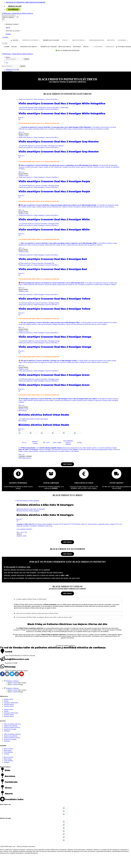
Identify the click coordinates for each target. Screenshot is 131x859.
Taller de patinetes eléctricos (12, 724)
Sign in (8, 27)
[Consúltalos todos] (2, 799)
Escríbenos (13, 9)
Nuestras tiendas (9, 704)
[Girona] (2, 787)
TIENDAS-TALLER (14, 6)
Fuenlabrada (11, 782)
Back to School (8, 748)
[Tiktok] (16, 673)
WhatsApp (10, 667)
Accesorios (122, 40)
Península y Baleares (12, 681)
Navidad (6, 754)
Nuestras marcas (9, 706)
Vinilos (65, 40)
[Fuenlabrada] (2, 781)
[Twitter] (12, 673)
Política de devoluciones (31, 845)
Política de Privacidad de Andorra (65, 845)
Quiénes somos (8, 699)
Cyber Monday (8, 752)
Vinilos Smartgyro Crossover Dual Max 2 (46, 99)
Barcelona (10, 776)
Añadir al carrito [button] (23, 135)
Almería (9, 794)
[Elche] (2, 769)
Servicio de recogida (10, 729)
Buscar (8, 57)
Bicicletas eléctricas (22, 500)
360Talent (7, 731)
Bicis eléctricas (78, 40)
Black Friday (8, 750)
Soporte (6, 701)
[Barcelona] (2, 775)
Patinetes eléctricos (30, 40)
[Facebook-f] (2, 673)
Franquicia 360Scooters (11, 703)
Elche (7, 770)
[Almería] (2, 793)
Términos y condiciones (16, 845)
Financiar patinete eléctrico (12, 727)
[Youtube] (21, 673)
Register (8, 34)
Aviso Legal (3, 845)
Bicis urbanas (23, 410)
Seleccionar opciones (25, 458)
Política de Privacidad (46, 845)
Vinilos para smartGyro (26, 99)
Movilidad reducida (96, 40)
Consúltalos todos (14, 799)
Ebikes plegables (34, 500)
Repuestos (111, 40)
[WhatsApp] (2, 666)
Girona (8, 788)
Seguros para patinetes (10, 725)
